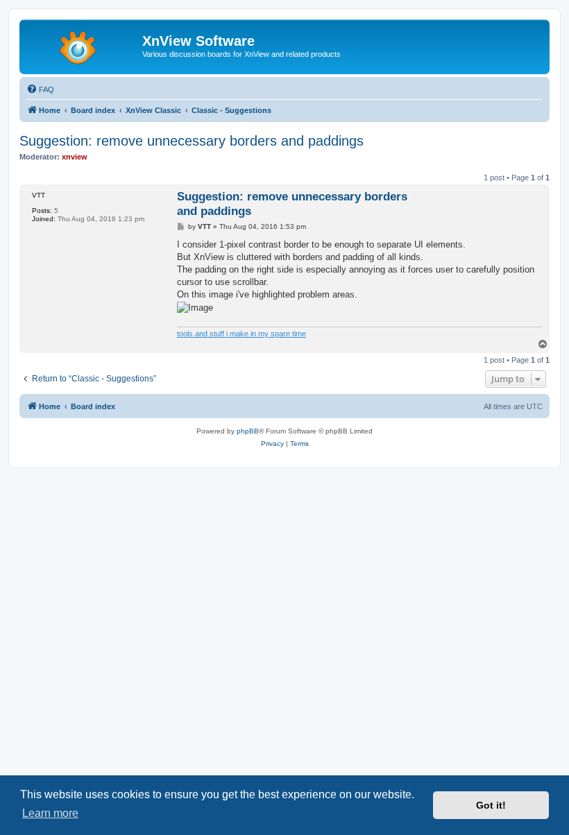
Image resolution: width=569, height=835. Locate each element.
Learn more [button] (50, 813)
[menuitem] (40, 89)
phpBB (248, 431)
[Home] (82, 45)
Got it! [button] (491, 805)
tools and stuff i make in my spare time (241, 333)
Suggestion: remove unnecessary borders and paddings (191, 140)
